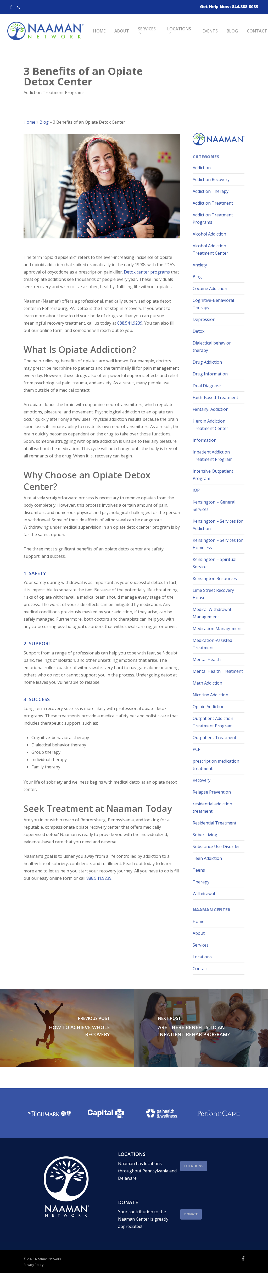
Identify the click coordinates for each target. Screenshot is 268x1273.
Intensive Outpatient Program (213, 474)
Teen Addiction (207, 858)
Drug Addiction (207, 362)
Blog (44, 122)
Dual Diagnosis (207, 386)
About (199, 933)
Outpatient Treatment (214, 737)
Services (201, 945)
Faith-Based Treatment (215, 397)
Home (29, 122)
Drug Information (210, 374)
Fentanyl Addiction (210, 409)
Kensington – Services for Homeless (218, 543)
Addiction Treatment (213, 203)
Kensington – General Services (214, 505)
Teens (199, 870)
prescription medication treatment (216, 764)
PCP (196, 749)
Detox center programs (146, 272)
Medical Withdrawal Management (212, 613)
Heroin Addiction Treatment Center (210, 424)
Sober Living (205, 835)
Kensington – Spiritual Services (214, 563)
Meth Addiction (207, 683)
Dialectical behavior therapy (212, 346)
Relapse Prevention (212, 792)
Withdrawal (204, 894)
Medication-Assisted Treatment (212, 644)
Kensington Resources (215, 578)
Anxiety (200, 265)
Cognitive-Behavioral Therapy (213, 303)
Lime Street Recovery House (213, 593)
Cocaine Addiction (210, 288)
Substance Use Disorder (216, 846)
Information (204, 440)
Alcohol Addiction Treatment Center (210, 249)
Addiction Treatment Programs (54, 92)
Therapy (201, 882)
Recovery (201, 780)
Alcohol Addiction (209, 234)
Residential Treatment (214, 823)
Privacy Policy (33, 1265)
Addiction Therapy (210, 191)
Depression (204, 319)
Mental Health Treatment (218, 671)
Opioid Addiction (209, 706)
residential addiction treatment (212, 807)
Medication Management (217, 628)
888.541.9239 (129, 323)
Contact (200, 968)
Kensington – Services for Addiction (218, 524)
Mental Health (207, 659)
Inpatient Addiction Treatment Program (212, 455)
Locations (202, 957)
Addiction (202, 168)
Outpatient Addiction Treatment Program (213, 722)
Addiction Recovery (211, 179)
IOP (196, 490)
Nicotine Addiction (210, 695)
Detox (198, 331)
